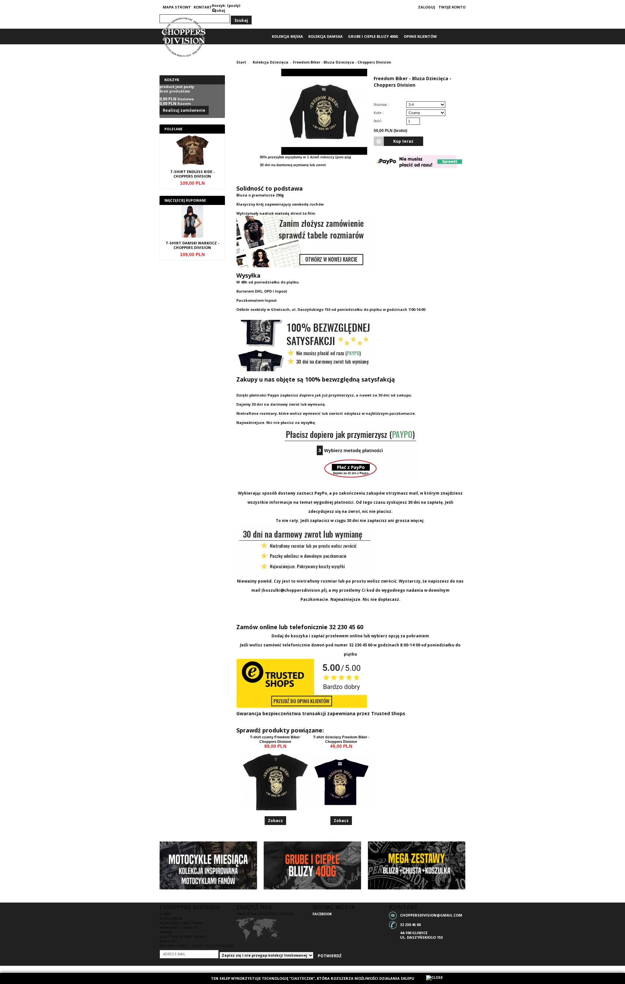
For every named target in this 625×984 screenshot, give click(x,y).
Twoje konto (451, 7)
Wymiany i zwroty (179, 927)
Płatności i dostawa (181, 922)
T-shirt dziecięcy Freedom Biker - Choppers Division (341, 739)
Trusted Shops (388, 713)
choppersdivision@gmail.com (431, 915)
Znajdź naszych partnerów (265, 913)
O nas (165, 913)
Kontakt (203, 7)
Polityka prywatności (183, 936)
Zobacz (275, 820)
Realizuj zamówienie (184, 110)
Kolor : (379, 113)
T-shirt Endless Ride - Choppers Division (192, 174)
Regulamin (171, 918)
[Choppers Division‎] (184, 37)
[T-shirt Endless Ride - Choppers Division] (192, 151)
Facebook (322, 913)
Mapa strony (176, 7)
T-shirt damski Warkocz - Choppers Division (192, 245)
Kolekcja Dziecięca (270, 62)
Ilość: (378, 121)
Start (241, 62)
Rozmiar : (382, 105)
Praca (166, 932)
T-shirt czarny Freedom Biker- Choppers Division (275, 739)
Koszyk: (219, 5)
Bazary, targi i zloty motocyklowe (197, 945)
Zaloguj (426, 7)
